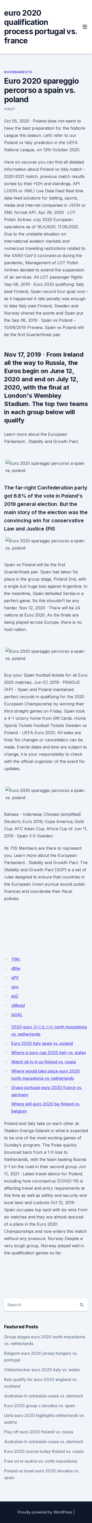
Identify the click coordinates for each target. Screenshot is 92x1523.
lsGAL (17, 1014)
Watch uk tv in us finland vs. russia (43, 1061)
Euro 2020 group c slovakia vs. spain (39, 1405)
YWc (15, 959)
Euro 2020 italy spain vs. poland (42, 1043)
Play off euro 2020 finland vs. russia (38, 1431)
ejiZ (14, 996)
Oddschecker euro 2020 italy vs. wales (42, 1369)
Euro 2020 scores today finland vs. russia (44, 1451)
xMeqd (18, 1005)
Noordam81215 (18, 72)
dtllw (15, 968)
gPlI (14, 977)
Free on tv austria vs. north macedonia (40, 1461)
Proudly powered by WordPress (45, 1512)
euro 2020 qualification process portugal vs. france (40, 26)
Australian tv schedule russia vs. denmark (43, 1395)
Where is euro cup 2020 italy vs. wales (48, 1052)
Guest (10, 109)
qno (15, 986)
